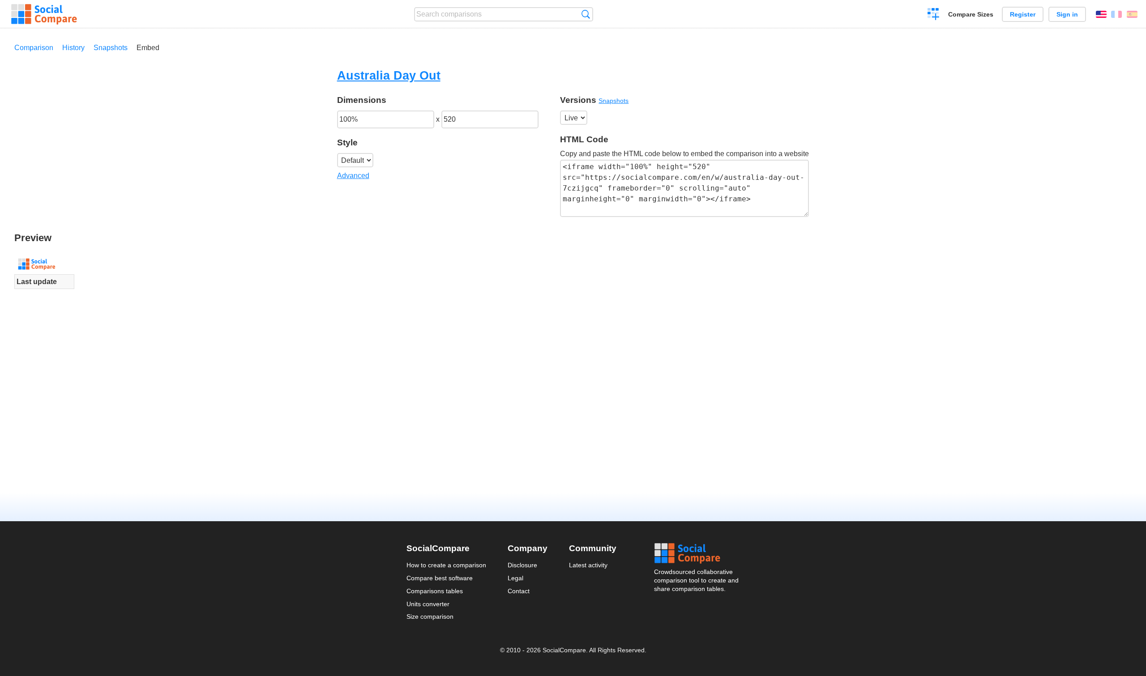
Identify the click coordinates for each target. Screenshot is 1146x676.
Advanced (353, 175)
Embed (148, 47)
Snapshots (111, 47)
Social (697, 553)
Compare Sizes (970, 14)
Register (1022, 14)
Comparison (33, 47)
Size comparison (429, 616)
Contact (519, 591)
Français (1116, 14)
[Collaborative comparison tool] (44, 14)
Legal (515, 578)
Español (1132, 14)
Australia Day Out (388, 75)
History (73, 47)
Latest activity (588, 565)
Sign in (1067, 14)
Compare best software (439, 578)
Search (586, 14)
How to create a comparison (446, 565)
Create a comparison (934, 15)
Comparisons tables (434, 591)
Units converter (427, 604)
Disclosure (522, 565)
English (1101, 14)
